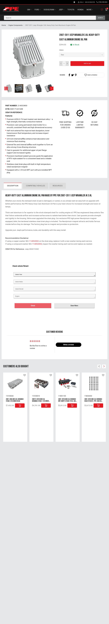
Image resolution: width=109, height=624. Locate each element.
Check (33, 305)
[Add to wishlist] (24, 375)
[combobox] (54, 18)
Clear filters (74, 305)
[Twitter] (72, 75)
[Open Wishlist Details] (102, 9)
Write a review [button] (68, 345)
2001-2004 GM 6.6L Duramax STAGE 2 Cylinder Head (15, 400)
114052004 (37, 244)
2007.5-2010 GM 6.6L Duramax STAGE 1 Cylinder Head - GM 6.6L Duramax (40, 401)
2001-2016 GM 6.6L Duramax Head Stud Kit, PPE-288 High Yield (93, 401)
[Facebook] (69, 75)
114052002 (34, 241)
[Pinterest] (75, 75)
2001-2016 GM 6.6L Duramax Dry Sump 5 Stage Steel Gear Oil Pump (67, 401)
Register (92, 2)
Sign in (87, 2)
